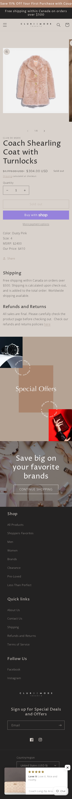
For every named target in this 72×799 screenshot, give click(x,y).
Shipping (7, 176)
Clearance (14, 568)
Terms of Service (18, 644)
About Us (13, 610)
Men (10, 542)
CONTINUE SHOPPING (36, 489)
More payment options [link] (36, 224)
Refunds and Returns (21, 636)
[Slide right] (44, 131)
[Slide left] (28, 131)
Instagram (14, 678)
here (47, 324)
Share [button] (11, 258)
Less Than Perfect (19, 585)
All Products (15, 524)
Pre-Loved (14, 576)
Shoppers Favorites (20, 533)
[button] (5, 25)
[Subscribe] (60, 725)
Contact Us (14, 618)
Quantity (8, 182)
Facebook (13, 669)
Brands (12, 559)
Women (12, 550)
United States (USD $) (34, 765)
